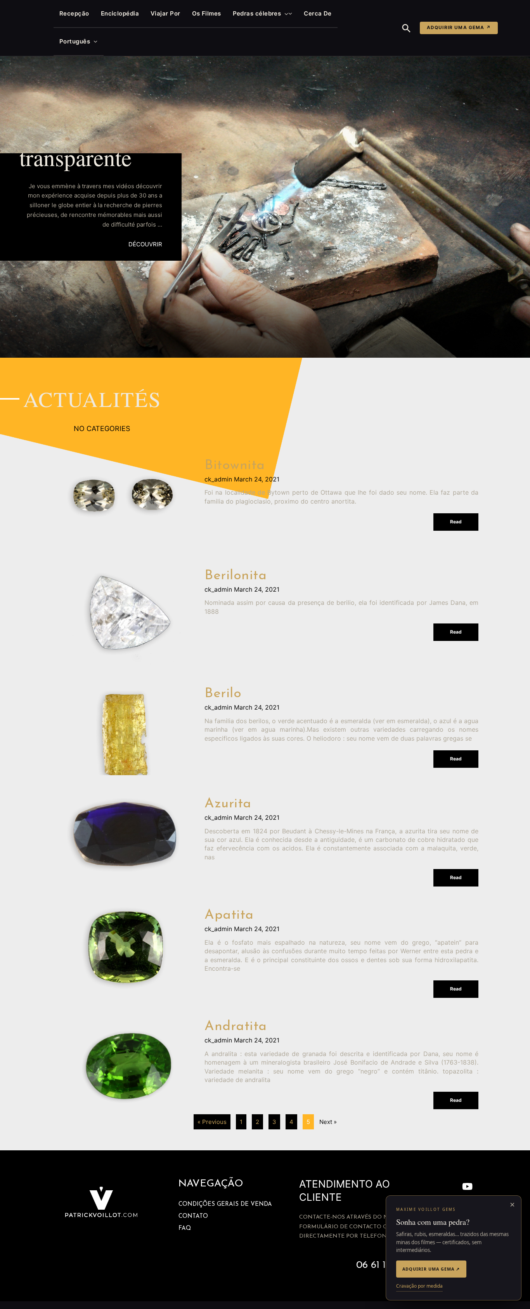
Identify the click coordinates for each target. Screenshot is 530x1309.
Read (456, 522)
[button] (284, 13)
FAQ (184, 1228)
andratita (235, 1027)
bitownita (234, 466)
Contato (193, 1216)
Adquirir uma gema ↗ (459, 27)
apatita (229, 915)
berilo (222, 694)
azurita (227, 804)
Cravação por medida (419, 1286)
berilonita (235, 576)
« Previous (212, 1121)
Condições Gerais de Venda (225, 1204)
